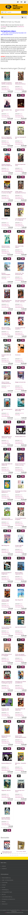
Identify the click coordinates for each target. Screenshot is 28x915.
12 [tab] (21, 853)
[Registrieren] (25, 2)
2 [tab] (3, 853)
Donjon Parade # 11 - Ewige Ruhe (7, 573)
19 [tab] (16, 855)
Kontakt (3, 887)
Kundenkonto (20, 26)
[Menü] (2, 17)
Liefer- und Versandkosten (7, 880)
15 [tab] (26, 853)
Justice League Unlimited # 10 (5, 600)
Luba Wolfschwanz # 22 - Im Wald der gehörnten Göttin (20, 220)
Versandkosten (10, 92)
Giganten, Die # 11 (6, 790)
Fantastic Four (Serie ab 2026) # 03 (20, 682)
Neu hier (4, 894)
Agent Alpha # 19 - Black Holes (19, 410)
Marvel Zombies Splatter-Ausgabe (6, 328)
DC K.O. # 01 (4, 218)
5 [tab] (8, 853)
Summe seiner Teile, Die (7, 110)
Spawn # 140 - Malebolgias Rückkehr (20, 736)
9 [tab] (16, 853)
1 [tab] (1, 853)
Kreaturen (18, 355)
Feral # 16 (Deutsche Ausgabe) (20, 518)
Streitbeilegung (5, 889)
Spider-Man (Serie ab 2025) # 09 (7, 464)
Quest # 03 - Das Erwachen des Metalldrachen (19, 274)
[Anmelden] (22, 2)
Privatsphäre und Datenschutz (8, 899)
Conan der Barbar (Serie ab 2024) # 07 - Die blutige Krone (20, 656)
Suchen (24, 12)
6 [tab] (10, 853)
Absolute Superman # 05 (20, 165)
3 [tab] (5, 853)
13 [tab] (23, 853)
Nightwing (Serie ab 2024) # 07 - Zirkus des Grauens (6, 438)
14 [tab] (25, 853)
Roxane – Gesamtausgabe (6, 274)
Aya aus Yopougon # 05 (20, 137)
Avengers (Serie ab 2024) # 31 (20, 328)
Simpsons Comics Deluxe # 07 (6, 491)
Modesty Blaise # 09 (20, 436)
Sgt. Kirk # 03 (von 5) (20, 627)
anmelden (3, 26)
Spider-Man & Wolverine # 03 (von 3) (20, 84)
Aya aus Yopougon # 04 (7, 410)
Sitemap (3, 901)
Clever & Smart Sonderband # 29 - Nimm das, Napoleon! (7, 383)
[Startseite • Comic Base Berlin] (14, 7)
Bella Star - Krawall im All (20, 764)
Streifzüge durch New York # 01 (20, 491)
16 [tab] (10, 855)
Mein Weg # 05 (19, 600)
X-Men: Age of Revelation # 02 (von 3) (20, 193)
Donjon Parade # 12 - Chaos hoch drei (20, 464)
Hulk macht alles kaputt (19, 246)
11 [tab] (19, 853)
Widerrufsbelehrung (6, 877)
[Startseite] (18, 2)
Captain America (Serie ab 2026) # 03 (7, 165)
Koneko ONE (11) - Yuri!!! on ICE (19, 546)
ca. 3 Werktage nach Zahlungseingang (6, 88)
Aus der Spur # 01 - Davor (20, 791)
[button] (4, 12)
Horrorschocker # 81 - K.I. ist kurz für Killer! (7, 192)
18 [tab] (14, 855)
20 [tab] (17, 855)
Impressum (4, 868)
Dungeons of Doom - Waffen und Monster (7, 83)
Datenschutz (4, 904)
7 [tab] (12, 853)
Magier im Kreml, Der (20, 382)
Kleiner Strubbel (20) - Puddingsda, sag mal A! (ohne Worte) (7, 683)
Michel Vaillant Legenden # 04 (19, 573)
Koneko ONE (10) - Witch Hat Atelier (6, 818)
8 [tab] (14, 853)
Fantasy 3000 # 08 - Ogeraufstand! (7, 627)
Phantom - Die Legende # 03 (5, 709)
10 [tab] (17, 853)
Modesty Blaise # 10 (6, 763)
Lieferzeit (4, 866)
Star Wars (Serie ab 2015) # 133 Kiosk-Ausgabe (6, 302)
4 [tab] (7, 853)
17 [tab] (12, 855)
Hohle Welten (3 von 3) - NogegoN (7, 655)
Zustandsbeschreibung (7, 896)
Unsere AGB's (4, 882)
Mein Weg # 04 (5, 545)
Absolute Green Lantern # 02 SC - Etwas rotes (6, 247)
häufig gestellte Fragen (7, 892)
